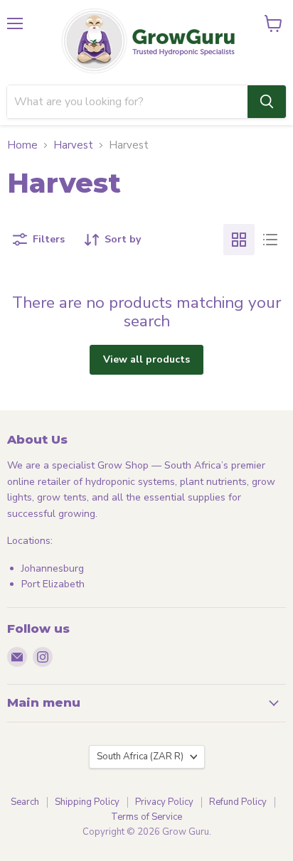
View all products (146, 359)
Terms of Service (146, 817)
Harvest (73, 145)
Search (25, 802)
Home (22, 145)
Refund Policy (238, 802)
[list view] (270, 239)
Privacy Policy (164, 802)
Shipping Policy (87, 802)
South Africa (140, 756)
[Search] (266, 101)
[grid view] (239, 239)
